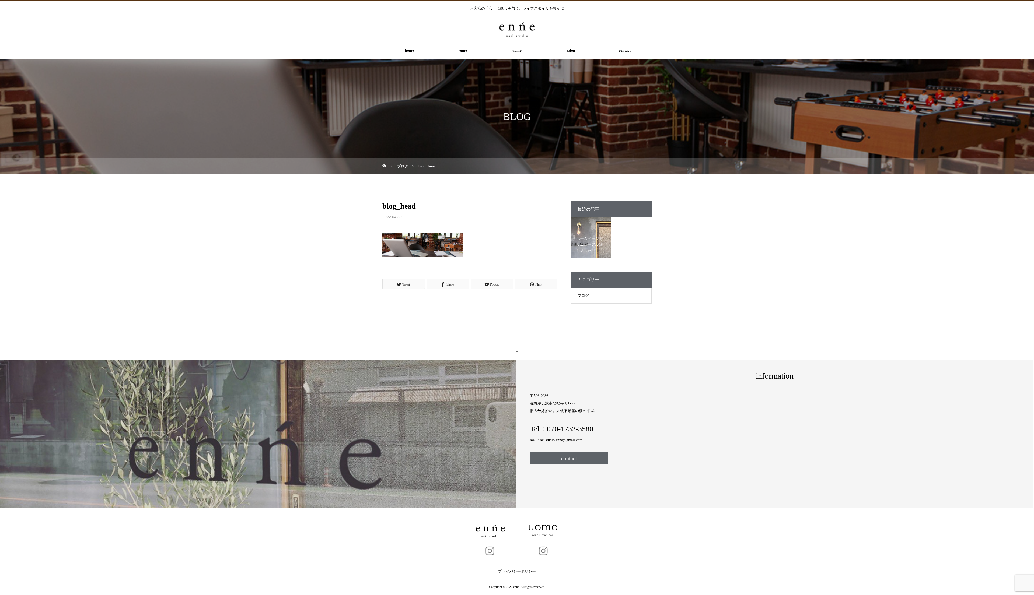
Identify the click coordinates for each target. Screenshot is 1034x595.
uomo (517, 50)
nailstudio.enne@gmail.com (561, 440)
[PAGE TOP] (517, 352)
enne (463, 50)
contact (625, 50)
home (409, 50)
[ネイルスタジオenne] (517, 29)
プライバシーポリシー (517, 571)
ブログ (583, 296)
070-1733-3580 (570, 429)
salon (571, 50)
